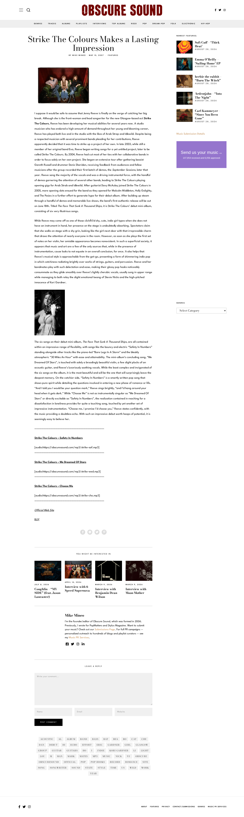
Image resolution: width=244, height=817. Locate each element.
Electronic (188, 24)
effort (87, 745)
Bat (105, 739)
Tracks (52, 24)
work (145, 767)
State (89, 767)
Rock (134, 24)
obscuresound (49, 762)
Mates (84, 756)
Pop (145, 24)
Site (145, 762)
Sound (76, 767)
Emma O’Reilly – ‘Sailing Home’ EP (207, 61)
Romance (131, 762)
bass (95, 739)
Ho (84, 750)
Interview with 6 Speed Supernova (77, 588)
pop (83, 762)
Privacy (166, 807)
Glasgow (142, 745)
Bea (115, 739)
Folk (173, 24)
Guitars (72, 750)
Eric (100, 745)
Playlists (81, 24)
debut (53, 745)
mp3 (95, 756)
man (60, 756)
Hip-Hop (205, 24)
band (83, 739)
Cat (133, 739)
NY (128, 756)
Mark (71, 756)
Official (70, 762)
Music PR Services (217, 807)
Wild (133, 767)
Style (101, 767)
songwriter (58, 767)
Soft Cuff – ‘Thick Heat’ (207, 44)
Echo (73, 745)
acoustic (46, 739)
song (41, 767)
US (123, 767)
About (144, 807)
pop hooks (98, 762)
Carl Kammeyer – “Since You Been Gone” (207, 114)
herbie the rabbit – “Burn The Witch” (208, 78)
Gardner (114, 745)
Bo (124, 739)
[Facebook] (215, 10)
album (71, 739)
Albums (66, 24)
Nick (119, 756)
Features (113, 55)
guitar (57, 750)
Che (143, 739)
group (42, 750)
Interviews (99, 24)
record (115, 762)
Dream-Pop (159, 24)
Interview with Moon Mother (136, 591)
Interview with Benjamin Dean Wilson (106, 593)
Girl (128, 745)
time (113, 767)
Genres (38, 24)
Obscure (141, 756)
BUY (36, 519)
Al (60, 739)
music (107, 756)
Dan (41, 745)
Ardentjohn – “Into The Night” (208, 95)
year (93, 773)
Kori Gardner (118, 750)
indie (100, 750)
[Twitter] (220, 10)
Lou (42, 756)
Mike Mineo (79, 55)
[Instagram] (224, 10)
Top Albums (118, 24)
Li (134, 750)
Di (64, 745)
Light (145, 750)
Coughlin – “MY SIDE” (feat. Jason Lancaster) (47, 593)
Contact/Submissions (184, 807)
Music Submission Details (190, 134)
